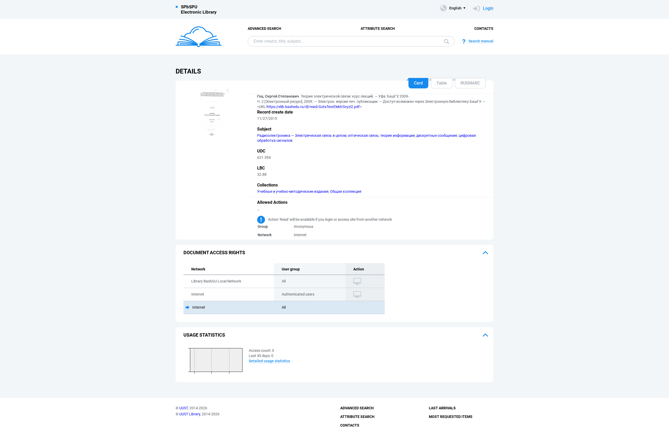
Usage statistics (204, 335)
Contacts (483, 28)
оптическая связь (363, 135)
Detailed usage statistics (269, 361)
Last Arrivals (442, 408)
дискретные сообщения (436, 135)
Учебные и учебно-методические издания (292, 191)
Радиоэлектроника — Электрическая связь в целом (301, 135)
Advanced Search (264, 28)
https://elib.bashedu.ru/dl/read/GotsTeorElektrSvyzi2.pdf (313, 107)
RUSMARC (470, 83)
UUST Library (189, 414)
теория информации (397, 135)
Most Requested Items (450, 417)
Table (441, 83)
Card (418, 83)
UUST (183, 408)
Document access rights (214, 252)
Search (445, 41)
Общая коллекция (345, 191)
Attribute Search (378, 28)
